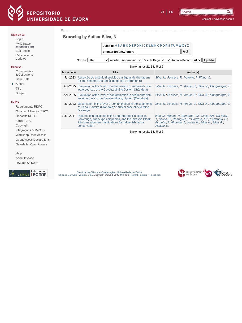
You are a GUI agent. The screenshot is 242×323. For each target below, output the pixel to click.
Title (18, 88)
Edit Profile (23, 50)
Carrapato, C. (218, 119)
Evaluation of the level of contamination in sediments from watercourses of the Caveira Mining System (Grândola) (114, 88)
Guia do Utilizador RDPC (32, 111)
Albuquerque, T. (220, 86)
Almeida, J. (178, 122)
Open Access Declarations (33, 139)
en (171, 12)
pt (162, 12)
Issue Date (23, 79)
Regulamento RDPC (29, 106)
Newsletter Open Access (31, 144)
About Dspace (25, 158)
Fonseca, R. (175, 77)
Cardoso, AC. (199, 119)
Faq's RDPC (24, 120)
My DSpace (23, 43)
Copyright (22, 125)
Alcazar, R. (162, 125)
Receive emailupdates (25, 57)
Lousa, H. (193, 122)
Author (20, 84)
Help (19, 153)
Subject (21, 93)
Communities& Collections (24, 73)
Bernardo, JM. (190, 116)
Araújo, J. (190, 86)
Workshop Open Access (31, 135)
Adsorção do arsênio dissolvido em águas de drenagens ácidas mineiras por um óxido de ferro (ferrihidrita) (114, 79)
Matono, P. (173, 116)
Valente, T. (191, 77)
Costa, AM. (208, 116)
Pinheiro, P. (162, 122)
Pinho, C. (205, 77)
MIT (122, 175)
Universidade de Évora (129, 172)
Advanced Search (224, 18)
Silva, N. (160, 77)
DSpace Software (27, 163)
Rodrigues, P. (181, 119)
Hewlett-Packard (138, 175)
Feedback (155, 175)
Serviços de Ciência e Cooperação (96, 172)
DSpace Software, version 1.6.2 (75, 175)
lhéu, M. (160, 116)
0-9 (117, 45)
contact (206, 18)
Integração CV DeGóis (30, 130)
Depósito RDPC (26, 116)
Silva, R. (160, 86)
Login (19, 39)
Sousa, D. (165, 119)
